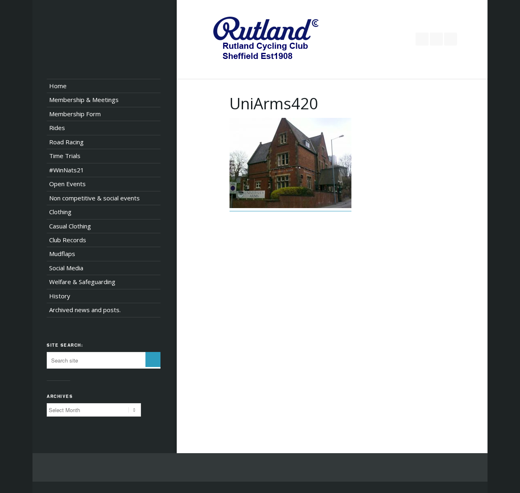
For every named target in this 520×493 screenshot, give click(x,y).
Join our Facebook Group (436, 39)
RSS (450, 39)
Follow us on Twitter (422, 39)
